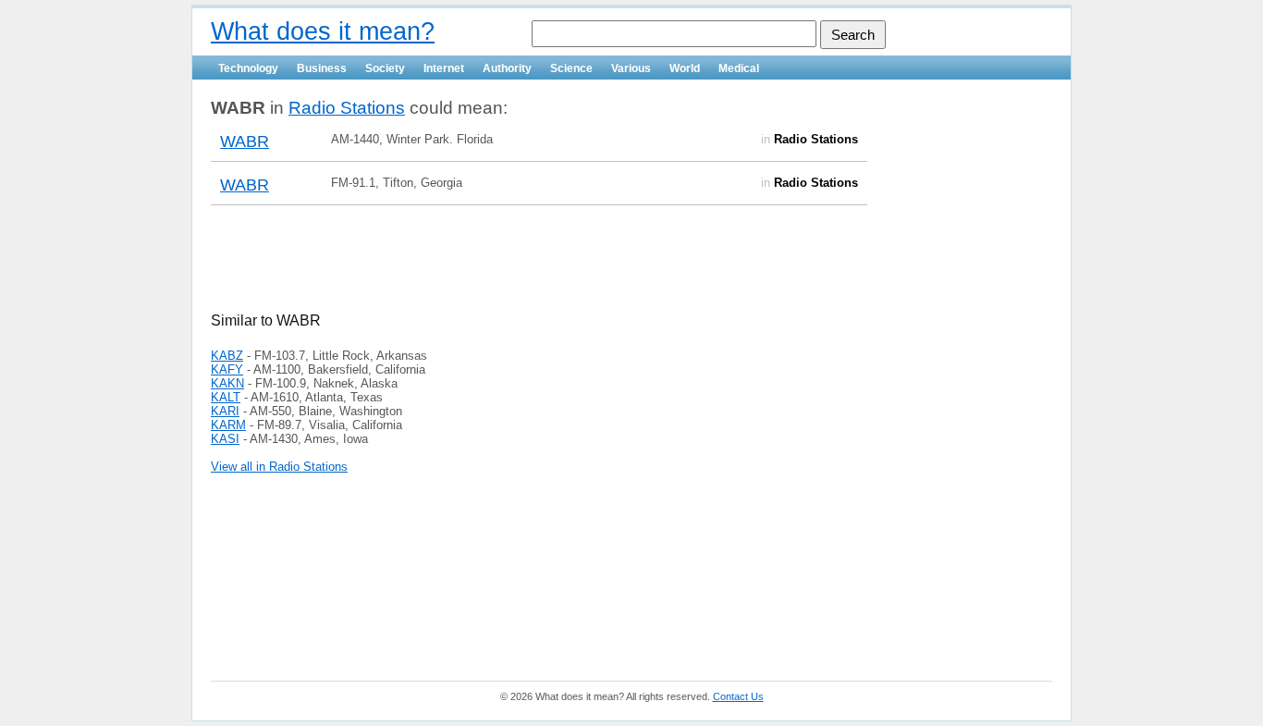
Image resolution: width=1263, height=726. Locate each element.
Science (571, 68)
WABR (244, 141)
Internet (443, 68)
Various (631, 68)
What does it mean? (323, 31)
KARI (225, 411)
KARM (228, 425)
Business (322, 68)
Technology (248, 68)
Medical (738, 68)
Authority (507, 68)
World (684, 68)
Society (385, 68)
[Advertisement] (427, 270)
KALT (225, 397)
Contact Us (738, 696)
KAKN (227, 383)
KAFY (227, 369)
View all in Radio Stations (279, 467)
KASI (225, 439)
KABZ (227, 356)
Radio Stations (346, 107)
